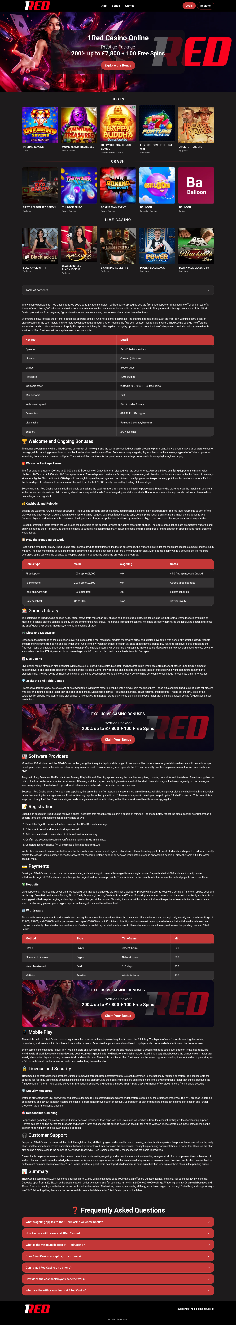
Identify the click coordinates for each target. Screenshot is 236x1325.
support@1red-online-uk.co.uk (195, 1308)
